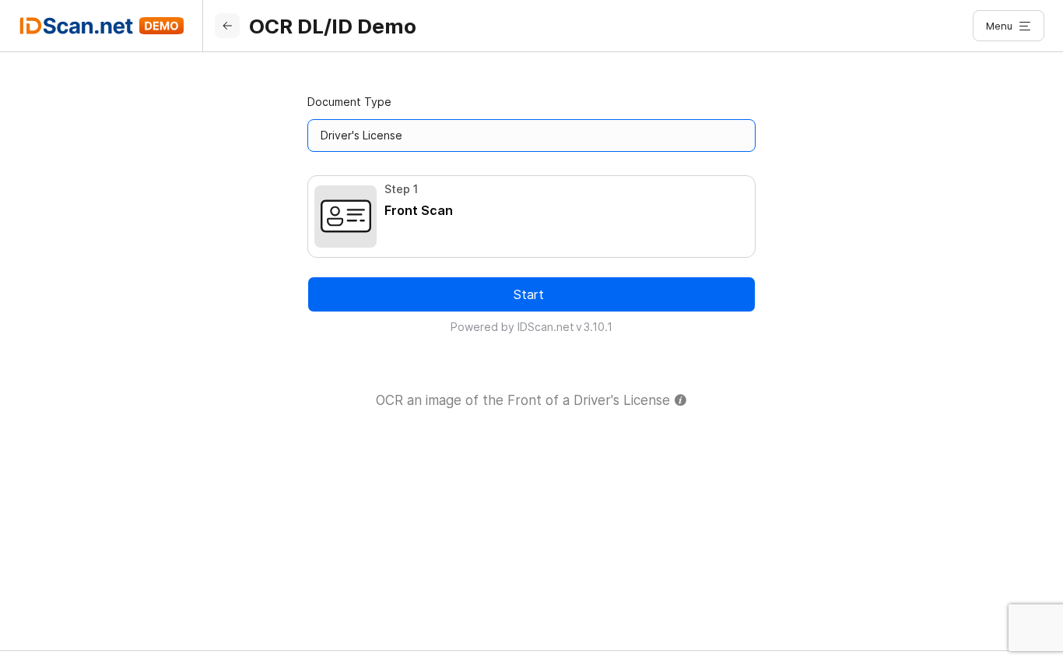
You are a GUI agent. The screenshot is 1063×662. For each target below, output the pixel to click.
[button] (1008, 25)
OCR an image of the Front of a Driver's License (525, 400)
